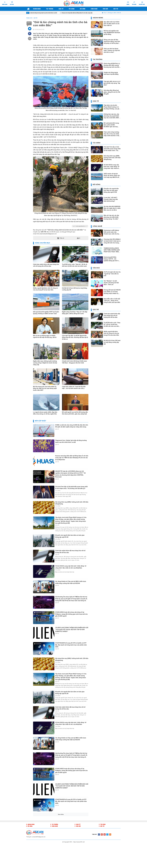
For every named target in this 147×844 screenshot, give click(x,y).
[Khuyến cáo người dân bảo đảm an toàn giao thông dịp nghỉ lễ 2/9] (43, 540)
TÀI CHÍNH (57, 490)
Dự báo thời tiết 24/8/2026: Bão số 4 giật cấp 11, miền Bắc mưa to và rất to (112, 208)
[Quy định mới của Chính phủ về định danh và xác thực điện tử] (97, 24)
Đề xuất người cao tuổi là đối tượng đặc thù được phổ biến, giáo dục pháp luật (75, 413)
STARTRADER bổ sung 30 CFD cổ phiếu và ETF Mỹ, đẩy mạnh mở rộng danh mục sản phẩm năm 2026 (71, 645)
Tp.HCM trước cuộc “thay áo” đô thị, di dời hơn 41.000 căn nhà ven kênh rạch (74, 265)
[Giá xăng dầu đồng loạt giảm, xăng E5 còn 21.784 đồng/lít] (97, 93)
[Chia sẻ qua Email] (29, 38)
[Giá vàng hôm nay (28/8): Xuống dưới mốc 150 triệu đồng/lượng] (43, 507)
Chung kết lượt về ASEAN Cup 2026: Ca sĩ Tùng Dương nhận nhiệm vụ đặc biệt (112, 291)
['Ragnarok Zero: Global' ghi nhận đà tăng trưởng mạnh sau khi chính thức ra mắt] (43, 445)
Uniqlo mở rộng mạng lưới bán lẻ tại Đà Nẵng (111, 73)
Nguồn (79, 226)
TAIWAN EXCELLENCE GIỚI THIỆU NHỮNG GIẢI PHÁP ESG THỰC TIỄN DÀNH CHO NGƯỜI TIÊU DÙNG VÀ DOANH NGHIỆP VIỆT (112, 250)
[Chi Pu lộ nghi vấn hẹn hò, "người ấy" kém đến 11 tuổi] (97, 274)
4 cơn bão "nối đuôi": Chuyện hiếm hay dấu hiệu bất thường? (111, 199)
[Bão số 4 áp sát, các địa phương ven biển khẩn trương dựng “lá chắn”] (97, 218)
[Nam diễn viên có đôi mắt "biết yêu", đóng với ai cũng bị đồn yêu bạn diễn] (97, 301)
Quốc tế (57, 429)
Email (128, 4)
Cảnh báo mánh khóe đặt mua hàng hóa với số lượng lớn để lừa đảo (46, 265)
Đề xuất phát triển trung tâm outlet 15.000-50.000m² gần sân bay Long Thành (111, 125)
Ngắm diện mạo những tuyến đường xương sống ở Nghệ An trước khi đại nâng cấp (45, 362)
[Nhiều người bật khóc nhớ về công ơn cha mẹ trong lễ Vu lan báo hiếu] (97, 334)
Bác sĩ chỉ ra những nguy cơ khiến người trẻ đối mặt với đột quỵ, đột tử (44, 336)
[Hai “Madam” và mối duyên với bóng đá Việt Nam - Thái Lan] (43, 820)
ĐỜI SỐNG (57, 539)
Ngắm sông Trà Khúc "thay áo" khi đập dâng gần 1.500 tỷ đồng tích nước (74, 312)
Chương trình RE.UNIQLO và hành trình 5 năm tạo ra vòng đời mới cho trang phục (112, 241)
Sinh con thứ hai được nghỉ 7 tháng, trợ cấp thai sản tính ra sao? (112, 50)
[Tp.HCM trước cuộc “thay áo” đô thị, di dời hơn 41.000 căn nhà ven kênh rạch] (97, 325)
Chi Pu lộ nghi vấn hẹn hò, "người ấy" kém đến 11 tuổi (112, 273)
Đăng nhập (4, 4)
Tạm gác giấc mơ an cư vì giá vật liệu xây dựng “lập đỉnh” (112, 83)
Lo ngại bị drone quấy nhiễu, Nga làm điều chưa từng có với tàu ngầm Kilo (45, 413)
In (79, 238)
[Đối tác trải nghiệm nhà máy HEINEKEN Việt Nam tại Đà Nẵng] (97, 33)
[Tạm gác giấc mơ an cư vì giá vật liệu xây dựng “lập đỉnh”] (97, 84)
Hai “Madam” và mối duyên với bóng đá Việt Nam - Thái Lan (111, 282)
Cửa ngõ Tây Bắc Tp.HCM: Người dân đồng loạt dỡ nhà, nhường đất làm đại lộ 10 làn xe (75, 337)
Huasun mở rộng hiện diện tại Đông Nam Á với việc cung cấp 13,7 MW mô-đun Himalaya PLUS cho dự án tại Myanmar (67, 12)
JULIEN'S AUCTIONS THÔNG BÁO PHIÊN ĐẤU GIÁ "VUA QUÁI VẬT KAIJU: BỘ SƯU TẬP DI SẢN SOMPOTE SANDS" (71, 629)
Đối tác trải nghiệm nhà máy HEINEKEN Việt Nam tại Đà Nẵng (112, 32)
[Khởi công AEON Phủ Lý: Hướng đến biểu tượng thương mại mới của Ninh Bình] (97, 66)
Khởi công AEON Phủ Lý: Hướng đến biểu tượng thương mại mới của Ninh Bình (112, 65)
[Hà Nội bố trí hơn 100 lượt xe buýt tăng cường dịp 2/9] (97, 343)
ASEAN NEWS (98, 18)
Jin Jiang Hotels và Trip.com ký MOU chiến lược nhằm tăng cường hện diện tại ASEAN (70, 738)
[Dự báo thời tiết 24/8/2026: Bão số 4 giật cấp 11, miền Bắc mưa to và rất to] (97, 209)
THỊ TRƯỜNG (97, 59)
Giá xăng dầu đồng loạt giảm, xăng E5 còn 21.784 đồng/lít (112, 92)
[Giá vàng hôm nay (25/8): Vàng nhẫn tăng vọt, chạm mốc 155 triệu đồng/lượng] (43, 835)
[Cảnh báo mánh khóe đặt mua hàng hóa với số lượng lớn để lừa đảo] (43, 556)
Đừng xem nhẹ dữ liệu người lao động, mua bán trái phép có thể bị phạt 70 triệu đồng (112, 41)
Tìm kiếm (134, 4)
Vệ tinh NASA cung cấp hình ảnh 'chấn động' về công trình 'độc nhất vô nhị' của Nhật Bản (70, 723)
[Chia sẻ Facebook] (29, 33)
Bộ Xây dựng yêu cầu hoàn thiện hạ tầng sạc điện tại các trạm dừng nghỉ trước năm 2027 (45, 388)
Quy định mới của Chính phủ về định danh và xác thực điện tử (112, 23)
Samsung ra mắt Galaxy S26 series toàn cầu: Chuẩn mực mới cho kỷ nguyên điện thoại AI (111, 232)
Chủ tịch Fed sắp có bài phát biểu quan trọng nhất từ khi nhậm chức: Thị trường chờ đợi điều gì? (112, 148)
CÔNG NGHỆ (97, 226)
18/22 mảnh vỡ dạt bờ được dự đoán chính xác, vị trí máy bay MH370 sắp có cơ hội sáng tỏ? (112, 175)
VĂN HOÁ (57, 818)
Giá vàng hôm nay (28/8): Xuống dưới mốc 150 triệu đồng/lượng (112, 157)
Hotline (12, 4)
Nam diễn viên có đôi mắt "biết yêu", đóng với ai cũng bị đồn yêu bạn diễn (112, 300)
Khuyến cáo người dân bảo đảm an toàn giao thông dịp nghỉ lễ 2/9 (111, 190)
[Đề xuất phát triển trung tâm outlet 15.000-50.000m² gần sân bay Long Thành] (97, 125)
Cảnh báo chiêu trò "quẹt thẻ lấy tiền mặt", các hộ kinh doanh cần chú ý (74, 387)
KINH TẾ (57, 525)
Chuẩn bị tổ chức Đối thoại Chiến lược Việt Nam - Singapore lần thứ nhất (74, 362)
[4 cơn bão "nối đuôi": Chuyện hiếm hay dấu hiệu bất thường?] (97, 200)
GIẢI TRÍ (57, 554)
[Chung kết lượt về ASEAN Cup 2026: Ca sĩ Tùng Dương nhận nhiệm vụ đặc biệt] (97, 292)
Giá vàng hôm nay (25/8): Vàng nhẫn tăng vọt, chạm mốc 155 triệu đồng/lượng (71, 831)
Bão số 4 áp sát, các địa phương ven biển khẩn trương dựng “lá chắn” (111, 217)
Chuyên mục (142, 4)
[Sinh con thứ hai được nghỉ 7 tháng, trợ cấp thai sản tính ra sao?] (97, 51)
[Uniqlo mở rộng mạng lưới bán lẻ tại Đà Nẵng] (97, 75)
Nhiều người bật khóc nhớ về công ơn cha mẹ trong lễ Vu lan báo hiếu (45, 289)
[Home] (29, 28)
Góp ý (29, 22)
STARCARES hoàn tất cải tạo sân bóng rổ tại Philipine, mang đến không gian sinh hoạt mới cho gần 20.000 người (71, 614)
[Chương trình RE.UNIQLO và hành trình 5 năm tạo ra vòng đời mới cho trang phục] (97, 242)
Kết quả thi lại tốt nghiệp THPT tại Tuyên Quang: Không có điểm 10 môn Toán (46, 312)
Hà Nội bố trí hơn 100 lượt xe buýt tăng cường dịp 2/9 (74, 289)
